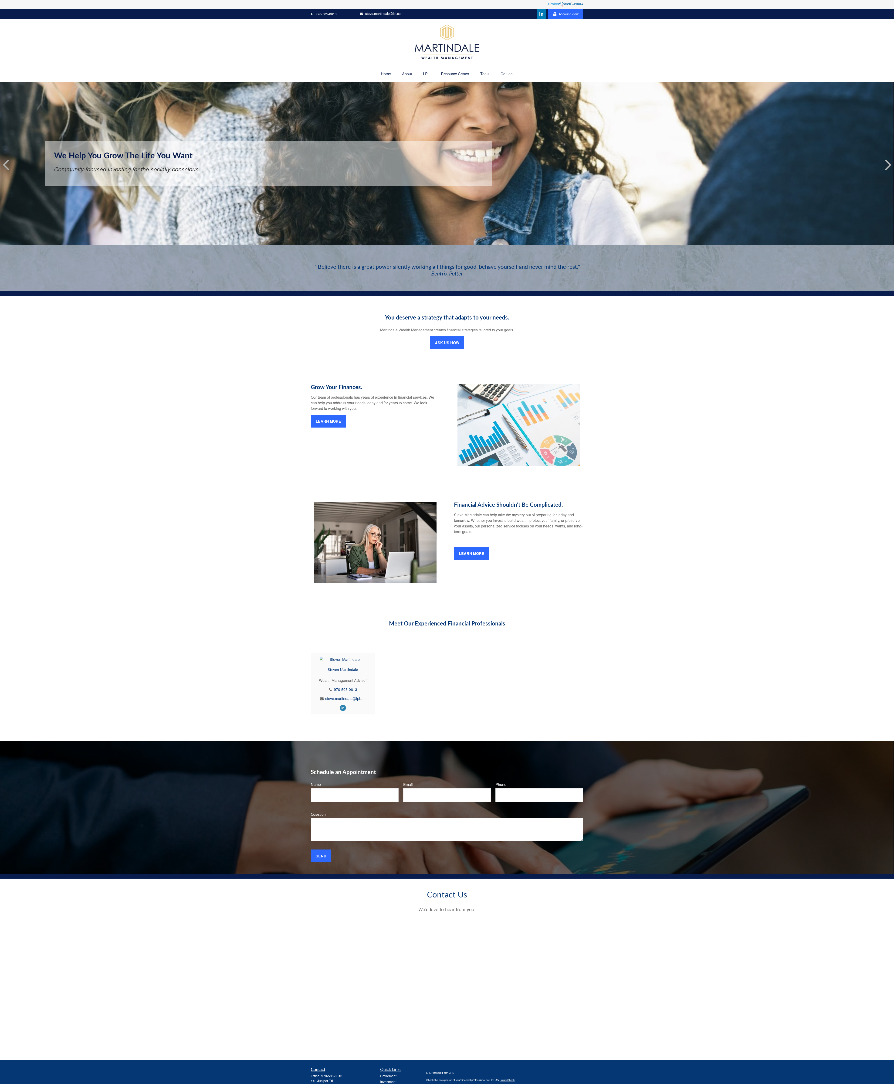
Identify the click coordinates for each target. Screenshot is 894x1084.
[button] (385, 73)
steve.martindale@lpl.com (384, 13)
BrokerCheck (507, 1080)
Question (318, 814)
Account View (569, 14)
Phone (500, 784)
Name (316, 784)
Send (321, 856)
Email (408, 784)
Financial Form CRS (442, 1072)
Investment (388, 1081)
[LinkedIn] (541, 14)
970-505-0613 (326, 14)
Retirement (388, 1076)
